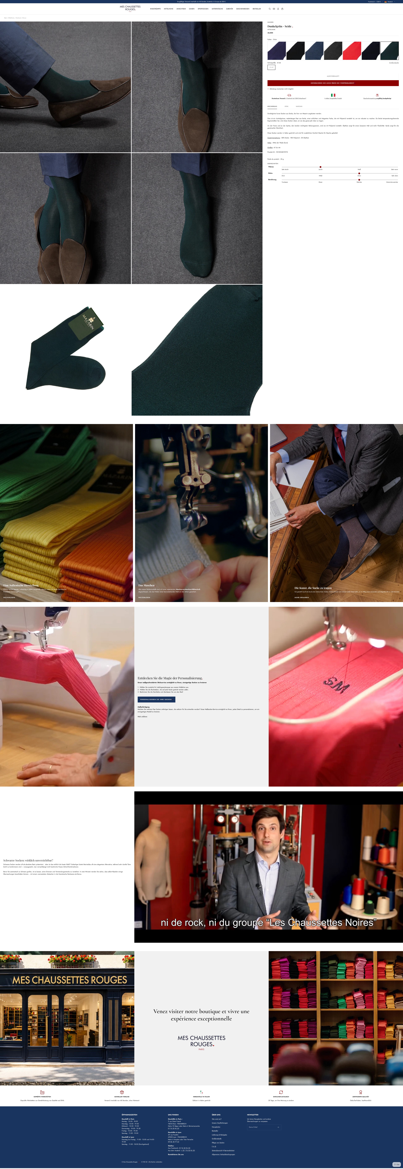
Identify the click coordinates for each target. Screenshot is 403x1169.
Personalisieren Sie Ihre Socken (156, 699)
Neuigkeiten (216, 1127)
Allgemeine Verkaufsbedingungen (223, 1154)
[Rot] (352, 51)
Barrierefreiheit (229, 1150)
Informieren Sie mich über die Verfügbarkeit (332, 83)
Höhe (286, 106)
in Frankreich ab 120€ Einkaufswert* (289, 98)
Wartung (299, 106)
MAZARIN (270, 22)
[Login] (278, 9)
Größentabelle (394, 63)
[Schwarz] (295, 51)
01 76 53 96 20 (173, 1128)
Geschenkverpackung (377, 98)
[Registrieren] (278, 1127)
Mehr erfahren (142, 716)
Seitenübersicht (217, 1150)
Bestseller (257, 9)
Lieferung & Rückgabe (219, 1135)
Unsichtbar (181, 9)
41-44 (271, 67)
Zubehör (229, 9)
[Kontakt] (274, 9)
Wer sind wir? (216, 1119)
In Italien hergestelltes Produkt (333, 98)
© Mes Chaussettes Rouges (129, 1162)
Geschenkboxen (242, 9)
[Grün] (389, 51)
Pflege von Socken (218, 1143)
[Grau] (333, 51)
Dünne (24, 18)
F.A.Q (214, 1146)
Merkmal (18, 18)
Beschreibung (272, 106)
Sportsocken (203, 9)
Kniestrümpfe (155, 9)
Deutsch (390, 2)
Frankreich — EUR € (374, 2)
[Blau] (314, 51)
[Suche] (270, 9)
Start (5, 18)
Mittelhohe (168, 9)
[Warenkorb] (282, 9)
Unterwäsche (217, 9)
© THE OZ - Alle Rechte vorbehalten (151, 1162)
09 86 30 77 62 (173, 1142)
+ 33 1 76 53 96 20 (188, 1150)
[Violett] (277, 51)
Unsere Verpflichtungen (220, 1123)
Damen (191, 9)
